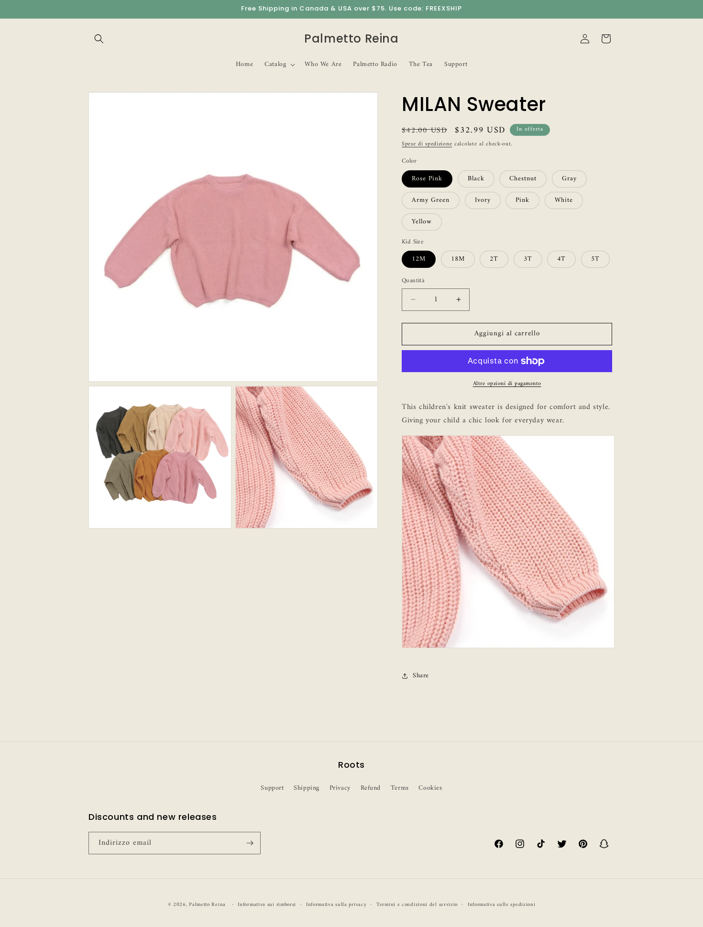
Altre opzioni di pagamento (507, 384)
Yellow (422, 222)
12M (419, 259)
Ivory (483, 200)
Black (476, 179)
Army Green (431, 200)
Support (272, 788)
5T (595, 259)
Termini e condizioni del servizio (417, 905)
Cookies (430, 788)
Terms (400, 788)
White (564, 200)
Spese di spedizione (427, 144)
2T (494, 259)
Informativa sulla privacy (336, 905)
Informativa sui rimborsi (267, 905)
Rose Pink (427, 179)
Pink (522, 200)
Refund (371, 788)
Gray (569, 179)
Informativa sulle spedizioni (502, 905)
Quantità (413, 281)
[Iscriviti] (249, 843)
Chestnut (523, 179)
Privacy (340, 788)
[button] (99, 38)
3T (528, 259)
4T (561, 259)
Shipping (306, 788)
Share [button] (421, 676)
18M (458, 259)
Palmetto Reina (207, 904)
